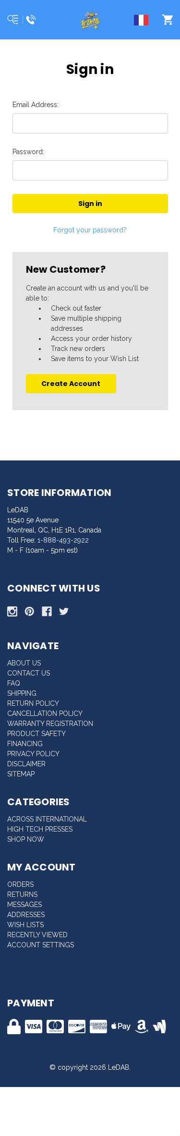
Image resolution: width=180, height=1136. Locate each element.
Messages (24, 904)
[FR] (143, 21)
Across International (47, 819)
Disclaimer (26, 764)
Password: (28, 152)
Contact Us (28, 673)
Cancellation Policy (45, 713)
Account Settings (40, 945)
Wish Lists (25, 925)
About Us (24, 663)
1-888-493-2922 (63, 540)
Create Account (70, 383)
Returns (22, 894)
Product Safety (36, 733)
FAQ (13, 683)
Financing (25, 744)
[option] (143, 21)
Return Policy (33, 703)
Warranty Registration (50, 723)
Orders (20, 884)
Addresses (26, 914)
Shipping (21, 693)
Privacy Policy (33, 754)
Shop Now (25, 839)
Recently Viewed (37, 935)
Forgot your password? (90, 230)
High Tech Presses (39, 829)
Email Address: (35, 105)
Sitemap (21, 774)
